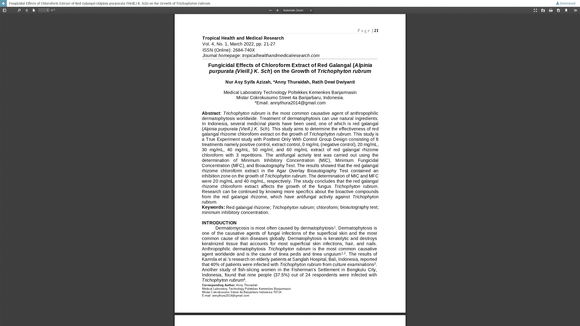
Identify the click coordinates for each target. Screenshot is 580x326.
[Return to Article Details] (3, 3)
